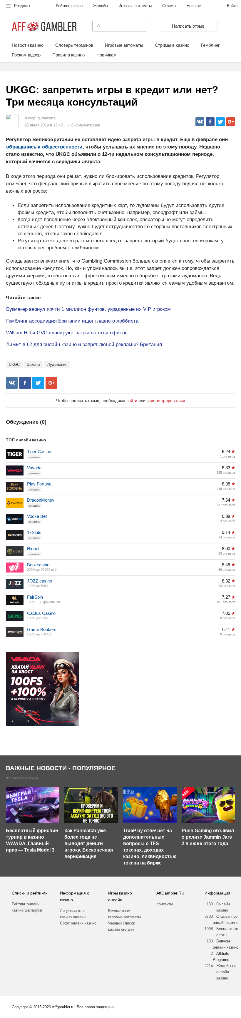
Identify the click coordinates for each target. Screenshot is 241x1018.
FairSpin (35, 597)
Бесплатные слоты (227, 932)
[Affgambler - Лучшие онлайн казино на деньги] (44, 26)
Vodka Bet (37, 516)
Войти (232, 6)
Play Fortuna (39, 484)
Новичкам (106, 55)
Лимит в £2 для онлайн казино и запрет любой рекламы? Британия (84, 344)
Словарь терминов (74, 45)
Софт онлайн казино (78, 923)
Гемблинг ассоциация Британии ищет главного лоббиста (72, 321)
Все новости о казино (22, 778)
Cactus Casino (41, 613)
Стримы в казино (172, 45)
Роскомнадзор (26, 55)
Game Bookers (41, 629)
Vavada (34, 467)
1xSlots (34, 532)
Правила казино (68, 55)
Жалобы (100, 6)
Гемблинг (210, 45)
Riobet (33, 548)
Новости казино (27, 45)
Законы (33, 364)
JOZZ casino (39, 581)
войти (131, 400)
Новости (194, 6)
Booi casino (38, 565)
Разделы (22, 6)
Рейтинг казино (69, 6)
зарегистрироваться (166, 400)
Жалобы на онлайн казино (226, 972)
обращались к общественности (44, 147)
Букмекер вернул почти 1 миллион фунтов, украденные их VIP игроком (88, 309)
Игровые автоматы (135, 6)
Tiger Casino (39, 451)
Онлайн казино (223, 907)
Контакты (164, 904)
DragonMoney (40, 500)
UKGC (14, 364)
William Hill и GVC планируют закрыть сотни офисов (67, 333)
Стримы (169, 6)
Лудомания (57, 364)
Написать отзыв (188, 26)
